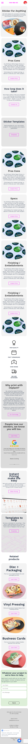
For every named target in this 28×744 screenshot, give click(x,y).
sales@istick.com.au (14, 720)
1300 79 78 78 (14, 718)
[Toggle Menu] (2, 2)
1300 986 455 (13, 2)
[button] (14, 579)
